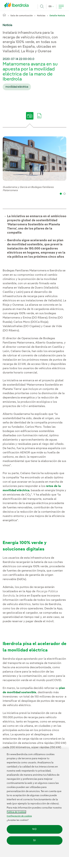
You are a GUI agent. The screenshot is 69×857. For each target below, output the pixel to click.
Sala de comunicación (21, 16)
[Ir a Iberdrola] (17, 6)
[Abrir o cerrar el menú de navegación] (61, 6)
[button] (61, 194)
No (34, 829)
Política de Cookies (16, 812)
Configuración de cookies (19, 816)
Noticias (41, 16)
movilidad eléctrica (16, 86)
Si (34, 840)
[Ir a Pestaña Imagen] (30, 118)
